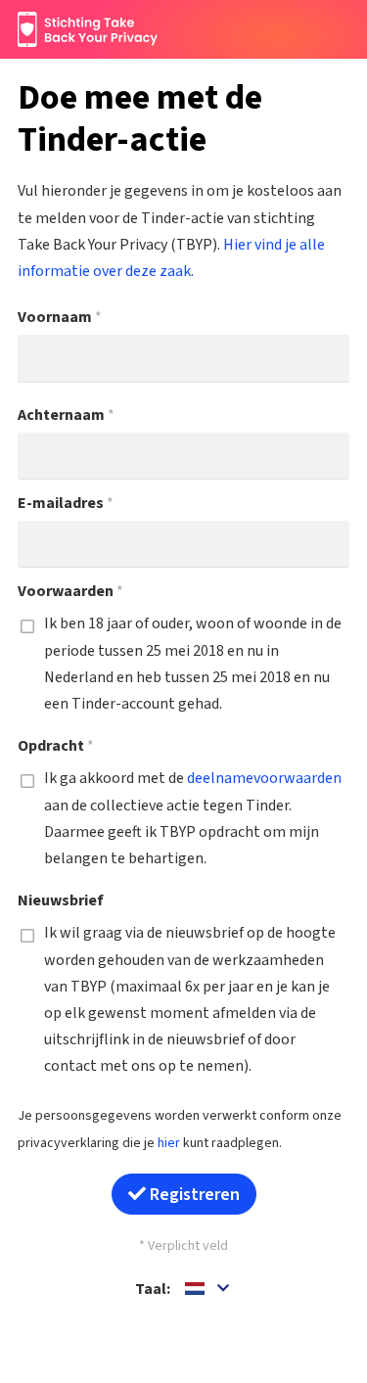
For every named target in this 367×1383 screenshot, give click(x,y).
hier (169, 1143)
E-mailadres (66, 503)
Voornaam (60, 317)
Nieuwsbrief (61, 900)
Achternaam (66, 415)
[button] (208, 1290)
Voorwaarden (70, 591)
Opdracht (56, 746)
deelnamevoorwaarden (264, 778)
